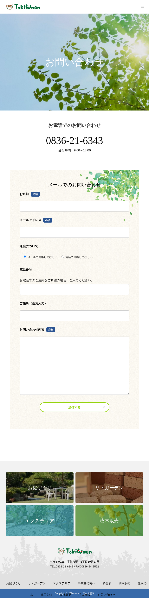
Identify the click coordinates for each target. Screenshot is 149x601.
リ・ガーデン (37, 583)
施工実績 (46, 594)
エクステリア (61, 583)
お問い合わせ (106, 594)
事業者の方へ (86, 583)
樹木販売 (124, 583)
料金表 (107, 583)
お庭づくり (13, 583)
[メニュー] (142, 7)
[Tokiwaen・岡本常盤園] (23, 6)
